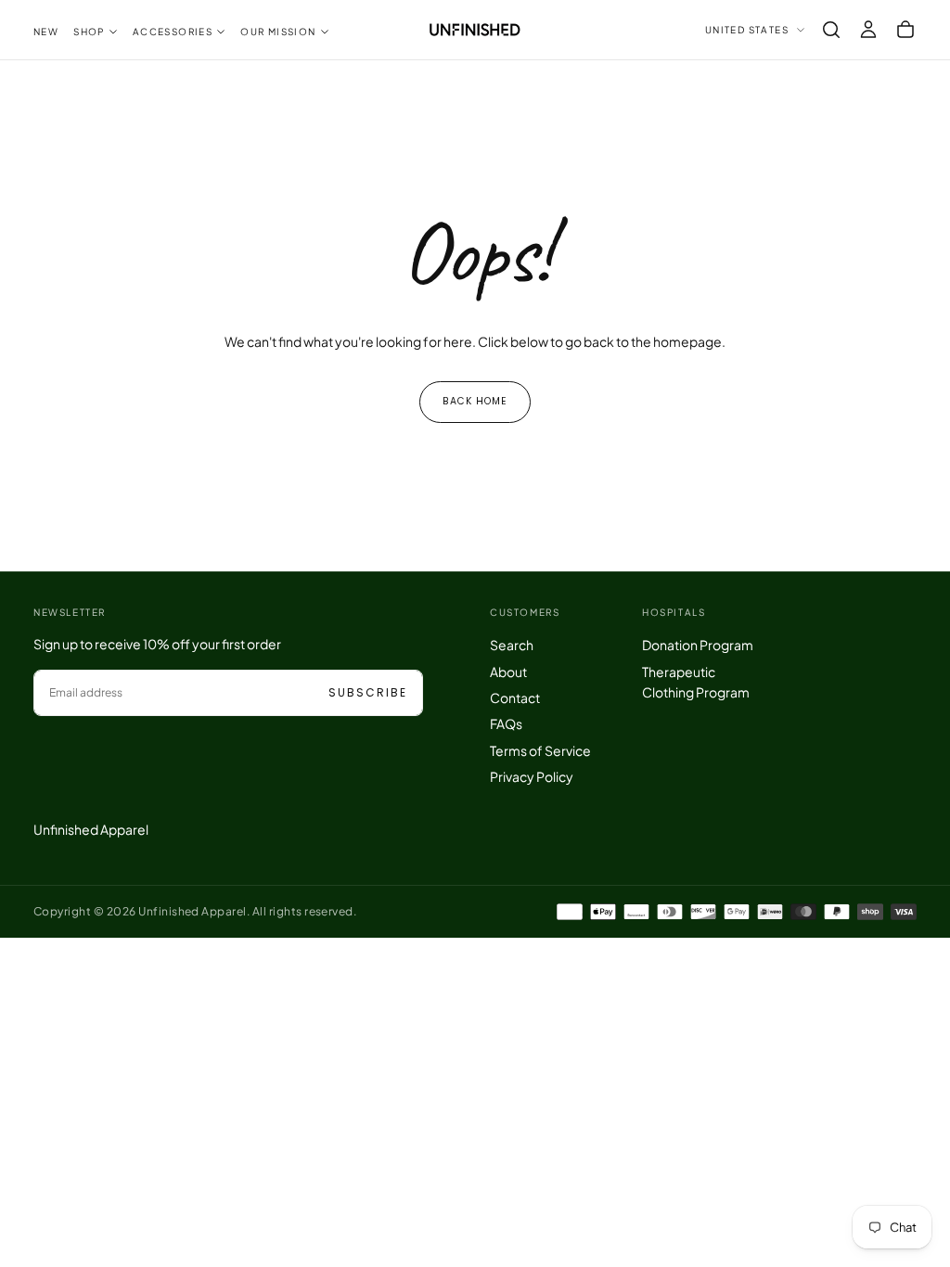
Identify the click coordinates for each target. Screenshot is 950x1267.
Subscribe (367, 692)
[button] (831, 30)
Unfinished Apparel (90, 829)
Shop (89, 31)
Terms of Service (540, 750)
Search (511, 644)
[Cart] (905, 30)
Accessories (172, 31)
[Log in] (868, 30)
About (508, 671)
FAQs (506, 723)
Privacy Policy (531, 776)
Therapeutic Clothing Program (696, 681)
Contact (515, 697)
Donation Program (697, 644)
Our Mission (277, 31)
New (45, 31)
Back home (475, 401)
